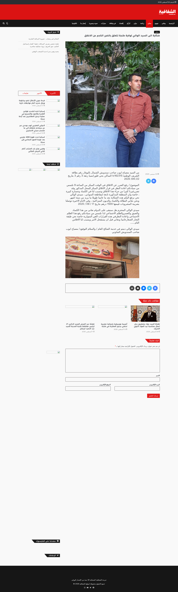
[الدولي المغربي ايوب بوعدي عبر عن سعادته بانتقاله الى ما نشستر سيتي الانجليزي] (53, 128)
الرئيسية (171, 23)
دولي (135, 23)
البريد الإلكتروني (154, 385)
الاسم (158, 375)
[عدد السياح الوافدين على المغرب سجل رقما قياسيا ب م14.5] (53, 259)
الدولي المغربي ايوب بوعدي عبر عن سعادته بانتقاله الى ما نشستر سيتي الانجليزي (32, 128)
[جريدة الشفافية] (167, 12)
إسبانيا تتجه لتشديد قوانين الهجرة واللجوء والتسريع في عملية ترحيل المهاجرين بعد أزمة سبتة (32, 115)
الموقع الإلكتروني (105, 385)
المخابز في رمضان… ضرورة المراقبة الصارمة (44, 51)
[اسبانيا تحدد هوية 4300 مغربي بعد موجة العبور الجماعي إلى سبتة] (53, 140)
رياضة (142, 23)
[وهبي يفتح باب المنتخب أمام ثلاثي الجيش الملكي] (53, 152)
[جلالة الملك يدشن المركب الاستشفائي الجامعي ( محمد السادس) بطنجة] (24, 172)
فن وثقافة (112, 23)
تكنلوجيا (74, 23)
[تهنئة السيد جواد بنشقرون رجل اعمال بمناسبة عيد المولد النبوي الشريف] (145, 313)
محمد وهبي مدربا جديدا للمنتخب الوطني (45, 46)
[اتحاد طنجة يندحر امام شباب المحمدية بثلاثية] (39, 259)
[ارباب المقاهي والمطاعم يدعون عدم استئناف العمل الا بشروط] (53, 442)
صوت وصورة (93, 23)
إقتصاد (121, 23)
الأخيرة (53, 93)
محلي (149, 23)
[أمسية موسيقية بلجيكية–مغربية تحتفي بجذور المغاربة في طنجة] (112, 313)
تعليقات (25, 93)
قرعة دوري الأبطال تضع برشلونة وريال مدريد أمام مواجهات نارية (32, 102)
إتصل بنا (83, 23)
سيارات (103, 23)
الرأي (128, 23)
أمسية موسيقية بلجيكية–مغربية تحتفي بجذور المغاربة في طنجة (114, 325)
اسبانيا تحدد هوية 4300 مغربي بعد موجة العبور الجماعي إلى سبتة (32, 139)
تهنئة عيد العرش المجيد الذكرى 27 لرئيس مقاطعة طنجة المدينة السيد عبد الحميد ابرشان (80, 326)
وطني (164, 23)
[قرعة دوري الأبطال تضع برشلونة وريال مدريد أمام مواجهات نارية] (53, 103)
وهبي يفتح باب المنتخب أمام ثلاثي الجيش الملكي (33, 150)
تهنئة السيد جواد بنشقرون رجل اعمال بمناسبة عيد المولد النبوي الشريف (147, 326)
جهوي (156, 23)
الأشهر (39, 93)
